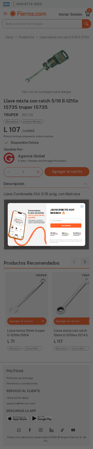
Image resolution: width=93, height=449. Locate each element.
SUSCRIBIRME (66, 225)
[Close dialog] (82, 206)
